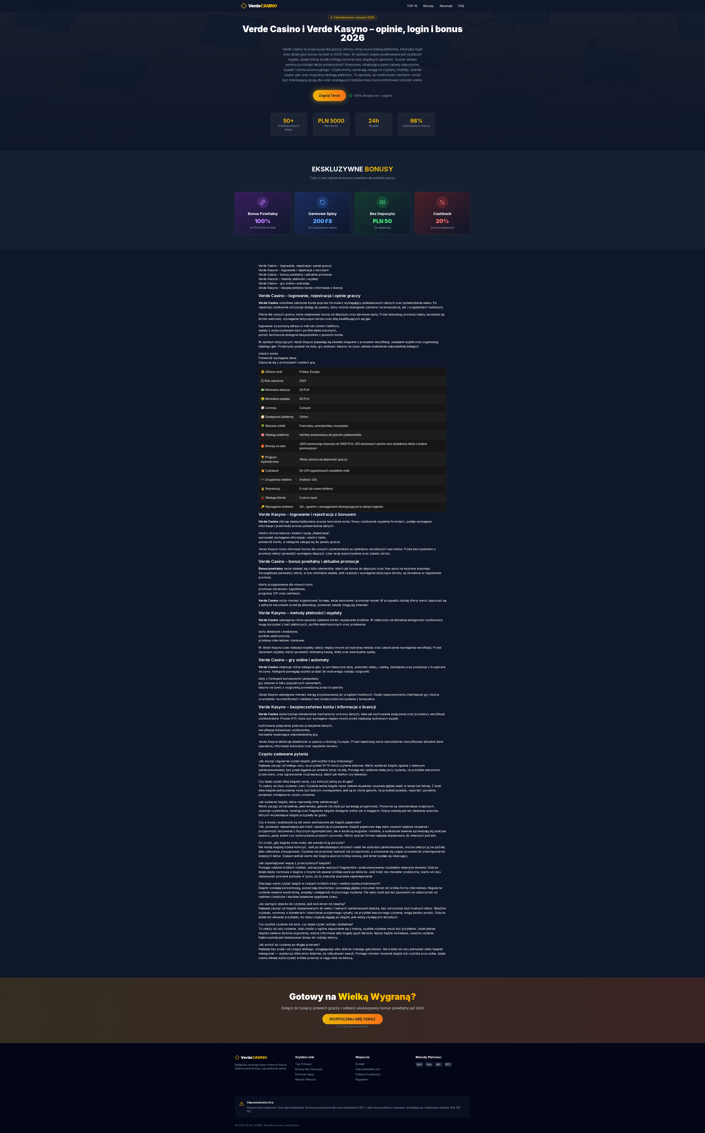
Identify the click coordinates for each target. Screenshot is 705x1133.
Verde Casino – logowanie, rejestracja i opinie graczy (295, 266)
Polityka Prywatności (367, 1074)
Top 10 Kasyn (303, 1064)
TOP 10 (412, 6)
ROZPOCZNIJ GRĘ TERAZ (352, 1019)
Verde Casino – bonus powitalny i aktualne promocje (295, 274)
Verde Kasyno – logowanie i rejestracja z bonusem (293, 270)
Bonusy (428, 6)
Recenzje (446, 6)
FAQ (461, 6)
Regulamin (361, 1079)
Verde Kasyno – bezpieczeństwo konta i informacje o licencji (300, 288)
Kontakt (359, 1064)
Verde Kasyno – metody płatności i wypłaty (288, 279)
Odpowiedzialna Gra (367, 1069)
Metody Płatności (305, 1079)
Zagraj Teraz (329, 95)
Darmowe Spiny (304, 1074)
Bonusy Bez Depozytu (308, 1069)
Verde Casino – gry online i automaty (284, 283)
